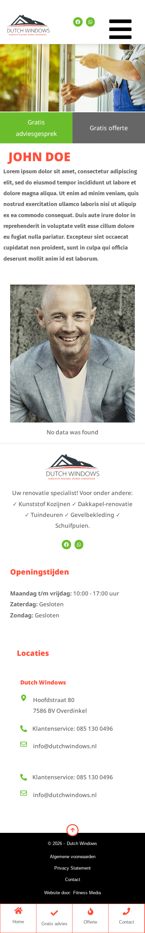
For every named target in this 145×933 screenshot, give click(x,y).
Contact (72, 879)
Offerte (90, 922)
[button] (120, 31)
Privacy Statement (72, 868)
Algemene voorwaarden (72, 856)
